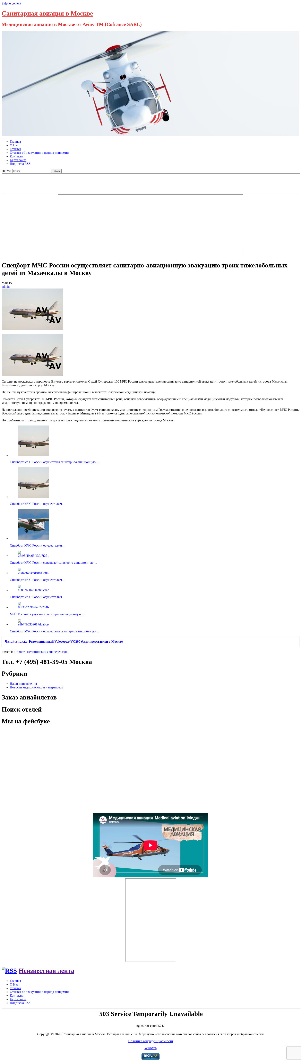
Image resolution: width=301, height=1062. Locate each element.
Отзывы (15, 149)
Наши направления (23, 683)
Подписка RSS (20, 163)
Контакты (17, 156)
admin (6, 286)
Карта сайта (18, 160)
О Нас (14, 145)
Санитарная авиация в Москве (47, 13)
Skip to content (11, 3)
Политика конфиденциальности (150, 1041)
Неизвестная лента (46, 970)
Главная (15, 141)
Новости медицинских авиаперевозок (41, 651)
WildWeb (151, 1048)
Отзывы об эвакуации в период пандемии (39, 152)
